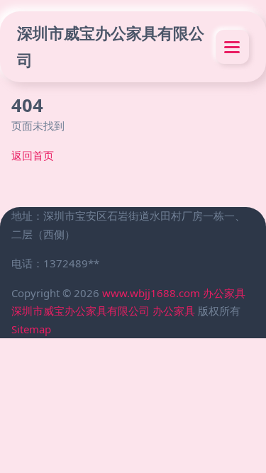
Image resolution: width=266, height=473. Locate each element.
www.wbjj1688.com (151, 293)
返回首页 (32, 155)
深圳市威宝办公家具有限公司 (110, 46)
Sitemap (31, 329)
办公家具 (224, 293)
